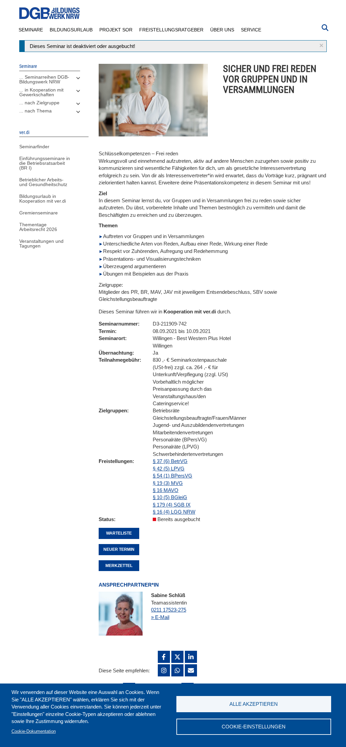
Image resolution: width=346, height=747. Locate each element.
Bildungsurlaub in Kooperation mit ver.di (42, 199)
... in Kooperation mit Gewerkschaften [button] (41, 92)
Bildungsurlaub (71, 29)
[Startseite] (49, 13)
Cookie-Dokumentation (33, 731)
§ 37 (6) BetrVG (170, 461)
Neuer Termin (118, 549)
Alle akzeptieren (253, 704)
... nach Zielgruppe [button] (39, 102)
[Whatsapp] (177, 670)
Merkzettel (118, 565)
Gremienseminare (38, 212)
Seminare (31, 29)
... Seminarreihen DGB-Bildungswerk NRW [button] (44, 79)
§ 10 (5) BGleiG (170, 497)
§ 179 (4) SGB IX (172, 505)
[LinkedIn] (191, 657)
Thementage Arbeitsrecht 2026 (38, 227)
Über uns (222, 29)
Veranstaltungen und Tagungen (41, 243)
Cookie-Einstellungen (254, 726)
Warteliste (119, 533)
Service (251, 29)
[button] (321, 45)
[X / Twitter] (177, 657)
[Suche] (325, 27)
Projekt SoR (115, 29)
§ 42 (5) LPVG (168, 468)
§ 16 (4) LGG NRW (174, 512)
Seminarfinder (34, 146)
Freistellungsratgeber (171, 29)
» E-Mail (160, 617)
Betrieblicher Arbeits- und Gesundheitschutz (43, 182)
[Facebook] (164, 657)
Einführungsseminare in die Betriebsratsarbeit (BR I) (44, 163)
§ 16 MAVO (165, 490)
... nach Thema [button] (35, 110)
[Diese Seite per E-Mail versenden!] (191, 670)
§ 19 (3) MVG (168, 483)
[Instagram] (164, 670)
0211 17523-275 (168, 610)
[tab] (49, 81)
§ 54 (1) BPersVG (172, 476)
